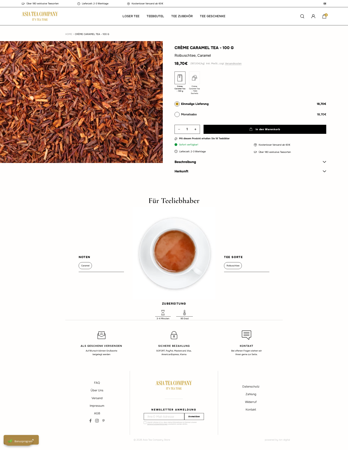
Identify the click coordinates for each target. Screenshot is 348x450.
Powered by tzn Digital (277, 439)
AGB (97, 413)
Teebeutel (155, 16)
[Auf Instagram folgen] (97, 420)
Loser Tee (131, 16)
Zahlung (251, 394)
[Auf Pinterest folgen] (103, 420)
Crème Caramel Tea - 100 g (92, 34)
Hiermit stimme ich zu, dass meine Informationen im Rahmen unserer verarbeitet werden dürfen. (172, 423)
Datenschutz (250, 386)
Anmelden (194, 416)
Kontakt (251, 409)
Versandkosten (233, 63)
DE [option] (324, 3)
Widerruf (251, 402)
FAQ (97, 383)
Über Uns (97, 390)
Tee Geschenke (212, 16)
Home (68, 34)
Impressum (97, 406)
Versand (97, 398)
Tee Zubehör (182, 16)
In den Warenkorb (268, 129)
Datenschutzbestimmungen (157, 424)
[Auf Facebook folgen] (90, 420)
